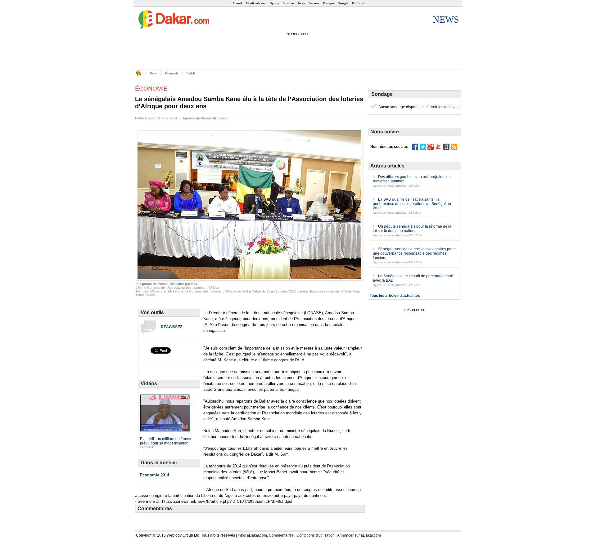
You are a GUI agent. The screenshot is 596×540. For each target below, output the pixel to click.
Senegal (343, 3)
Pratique (328, 3)
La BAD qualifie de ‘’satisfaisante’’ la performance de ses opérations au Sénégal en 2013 (412, 203)
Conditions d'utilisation (315, 535)
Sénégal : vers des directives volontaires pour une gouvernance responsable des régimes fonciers (414, 253)
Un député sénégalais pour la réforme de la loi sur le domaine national (412, 228)
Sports (274, 3)
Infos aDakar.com (252, 535)
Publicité (358, 3)
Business (288, 3)
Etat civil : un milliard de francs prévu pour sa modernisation (165, 441)
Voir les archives (444, 107)
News (301, 3)
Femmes (314, 3)
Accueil (237, 3)
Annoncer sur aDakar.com (359, 535)
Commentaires (281, 535)
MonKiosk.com (256, 3)
